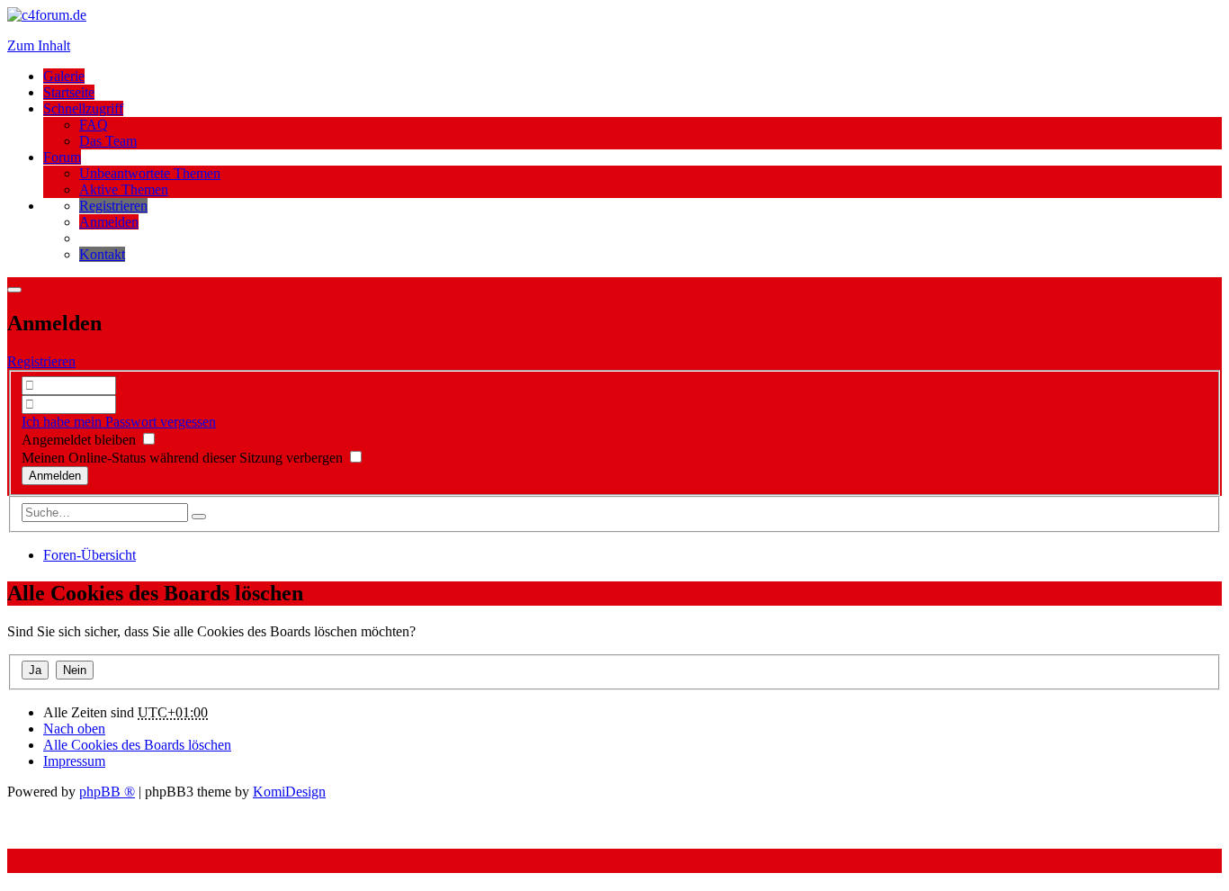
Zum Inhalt (38, 45)
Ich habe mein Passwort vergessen (119, 421)
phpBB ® (107, 791)
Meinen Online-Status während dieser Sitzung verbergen (184, 457)
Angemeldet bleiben (80, 439)
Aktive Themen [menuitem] (123, 189)
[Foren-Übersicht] (46, 14)
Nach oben (74, 728)
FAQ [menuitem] (93, 124)
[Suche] (199, 516)
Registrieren (41, 361)
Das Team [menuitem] (108, 140)
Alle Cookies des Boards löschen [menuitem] (137, 744)
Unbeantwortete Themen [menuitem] (149, 173)
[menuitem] (113, 205)
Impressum (74, 761)
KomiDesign (289, 791)
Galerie (64, 76)
